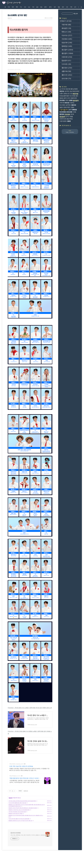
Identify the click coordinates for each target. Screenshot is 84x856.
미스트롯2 (62, 100)
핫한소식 (66, 32)
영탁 (77, 96)
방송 (41, 7)
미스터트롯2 (63, 112)
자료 (9, 7)
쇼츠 (75, 7)
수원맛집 (72, 102)
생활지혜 (66, 71)
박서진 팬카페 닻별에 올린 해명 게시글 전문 (17, 802)
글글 (37, 7)
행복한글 (67, 46)
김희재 (70, 109)
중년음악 (67, 50)
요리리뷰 (66, 78)
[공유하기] (13, 791)
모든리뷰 (68, 89)
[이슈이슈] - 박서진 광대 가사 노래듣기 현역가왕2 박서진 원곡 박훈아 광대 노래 (30, 707)
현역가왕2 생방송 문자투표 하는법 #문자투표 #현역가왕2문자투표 (22, 800)
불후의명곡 (66, 96)
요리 (55, 7)
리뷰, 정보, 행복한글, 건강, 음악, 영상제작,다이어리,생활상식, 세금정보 (27, 835)
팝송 (59, 7)
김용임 (72, 107)
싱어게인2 (68, 105)
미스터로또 (62, 105)
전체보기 (66, 21)
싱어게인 (67, 91)
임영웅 (71, 100)
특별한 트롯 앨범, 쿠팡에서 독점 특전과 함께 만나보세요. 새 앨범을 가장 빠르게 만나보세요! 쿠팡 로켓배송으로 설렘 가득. (29, 769)
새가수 (69, 98)
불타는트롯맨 (74, 89)
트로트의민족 (63, 119)
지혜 (71, 7)
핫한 (17, 7)
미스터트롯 (72, 96)
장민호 (72, 114)
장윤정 (61, 98)
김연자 (65, 98)
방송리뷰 (10, 18)
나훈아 (61, 93)
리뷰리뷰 (67, 57)
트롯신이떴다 (66, 107)
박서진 (63, 89)
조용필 (71, 116)
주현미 (67, 100)
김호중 (65, 93)
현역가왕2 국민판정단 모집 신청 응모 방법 (17, 811)
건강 (25, 7)
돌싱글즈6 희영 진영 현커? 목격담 (15, 813)
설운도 (61, 107)
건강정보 (67, 39)
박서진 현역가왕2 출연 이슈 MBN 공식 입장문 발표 (19, 818)
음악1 (45, 7)
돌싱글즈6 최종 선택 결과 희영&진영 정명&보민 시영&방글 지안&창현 (23, 807)
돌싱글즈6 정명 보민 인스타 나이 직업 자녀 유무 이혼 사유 (20, 820)
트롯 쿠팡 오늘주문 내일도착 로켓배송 (21, 766)
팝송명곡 (66, 60)
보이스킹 (67, 102)
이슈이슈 (67, 35)
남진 (68, 93)
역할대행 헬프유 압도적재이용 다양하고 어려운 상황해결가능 (24, 778)
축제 (13, 7)
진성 (71, 93)
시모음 (74, 112)
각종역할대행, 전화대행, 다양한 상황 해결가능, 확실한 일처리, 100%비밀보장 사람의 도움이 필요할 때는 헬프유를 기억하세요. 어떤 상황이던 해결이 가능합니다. (24, 781)
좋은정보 (67, 68)
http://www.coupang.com (16, 764)
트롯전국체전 (75, 91)
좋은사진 (67, 75)
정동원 (69, 121)
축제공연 (66, 28)
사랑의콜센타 (64, 110)
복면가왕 (75, 94)
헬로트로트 (74, 98)
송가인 (67, 116)
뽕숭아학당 (70, 119)
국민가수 (62, 91)
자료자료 (66, 25)
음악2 (50, 7)
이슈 (21, 7)
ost (60, 89)
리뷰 (33, 7)
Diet (29, 7)
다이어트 (66, 64)
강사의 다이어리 (13, 3)
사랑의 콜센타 (63, 121)
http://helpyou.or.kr (14, 775)
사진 (67, 7)
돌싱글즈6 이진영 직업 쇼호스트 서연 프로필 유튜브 (19, 809)
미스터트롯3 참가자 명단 (17, 15)
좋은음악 (67, 53)
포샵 (71, 91)
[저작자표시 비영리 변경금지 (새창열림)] (26, 791)
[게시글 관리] (15, 791)
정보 (63, 7)
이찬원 (61, 96)
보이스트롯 (69, 112)
